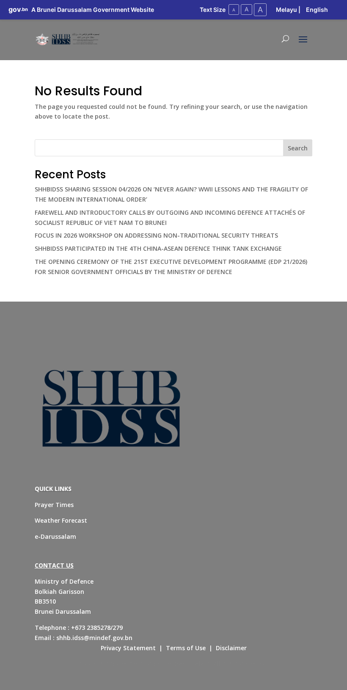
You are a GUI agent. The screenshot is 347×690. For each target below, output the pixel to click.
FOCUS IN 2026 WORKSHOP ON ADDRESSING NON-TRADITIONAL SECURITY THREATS (156, 235)
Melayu (286, 9)
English (317, 9)
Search (298, 148)
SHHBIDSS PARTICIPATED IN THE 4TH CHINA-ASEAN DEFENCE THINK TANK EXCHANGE (158, 248)
